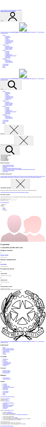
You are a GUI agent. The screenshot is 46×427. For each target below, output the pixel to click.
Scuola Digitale (3, 192)
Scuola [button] (4, 35)
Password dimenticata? (4, 202)
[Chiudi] (14, 130)
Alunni (21, 177)
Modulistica (30, 176)
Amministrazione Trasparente (10, 55)
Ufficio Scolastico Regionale (8, 348)
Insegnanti (35, 176)
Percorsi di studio (8, 49)
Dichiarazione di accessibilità (8, 405)
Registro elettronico (4, 177)
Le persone (7, 39)
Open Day (39, 177)
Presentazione (7, 37)
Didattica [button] (4, 58)
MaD (4, 66)
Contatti (15, 177)
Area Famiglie (6, 64)
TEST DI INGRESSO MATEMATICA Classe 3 (12, 168)
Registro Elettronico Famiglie (8, 166)
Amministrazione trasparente (8, 402)
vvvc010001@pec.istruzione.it (22, 414)
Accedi (2, 205)
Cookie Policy (5, 407)
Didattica (15, 176)
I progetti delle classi (9, 62)
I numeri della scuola (9, 40)
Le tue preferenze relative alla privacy (7, 396)
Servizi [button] (4, 44)
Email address (3, 199)
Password (2, 200)
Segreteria (26, 176)
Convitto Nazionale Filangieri (8, 170)
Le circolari (7, 53)
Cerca (1, 144)
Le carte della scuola (9, 41)
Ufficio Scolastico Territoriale (8, 349)
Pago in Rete (5, 171)
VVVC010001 (15, 417)
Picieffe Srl (7, 400)
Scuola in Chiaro (6, 350)
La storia (7, 43)
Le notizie (7, 52)
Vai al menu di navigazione (12, 10)
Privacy (4, 67)
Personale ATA (11, 177)
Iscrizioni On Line (6, 351)
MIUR (4, 347)
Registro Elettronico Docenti (8, 165)
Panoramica (7, 36)
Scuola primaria (10, 176)
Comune (4, 354)
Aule (36, 177)
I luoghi (6, 38)
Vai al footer (19, 10)
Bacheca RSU (8, 57)
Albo (30, 177)
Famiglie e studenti (8, 48)
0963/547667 (9, 412)
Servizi (18, 176)
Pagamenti (33, 177)
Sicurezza (22, 176)
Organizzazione (8, 42)
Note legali (5, 408)
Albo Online (7, 56)
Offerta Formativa (8, 61)
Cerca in (4, 160)
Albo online (5, 403)
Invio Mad (5, 167)
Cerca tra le (4, 156)
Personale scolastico (9, 47)
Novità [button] (4, 50)
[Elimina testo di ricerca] (23, 140)
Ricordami (4, 204)
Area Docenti (5, 65)
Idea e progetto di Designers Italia (6, 425)
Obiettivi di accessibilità (7, 406)
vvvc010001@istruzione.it (11, 413)
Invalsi (4, 352)
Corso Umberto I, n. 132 (9, 410)
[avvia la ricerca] (9, 150)
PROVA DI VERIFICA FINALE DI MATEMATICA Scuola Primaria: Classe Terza (19, 169)
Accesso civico (26, 177)
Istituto (38, 176)
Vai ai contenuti (3, 10)
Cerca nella (4, 159)
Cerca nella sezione (5, 155)
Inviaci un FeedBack (5, 398)
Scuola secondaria (3, 176)
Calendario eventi (8, 54)
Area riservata (42, 176)
